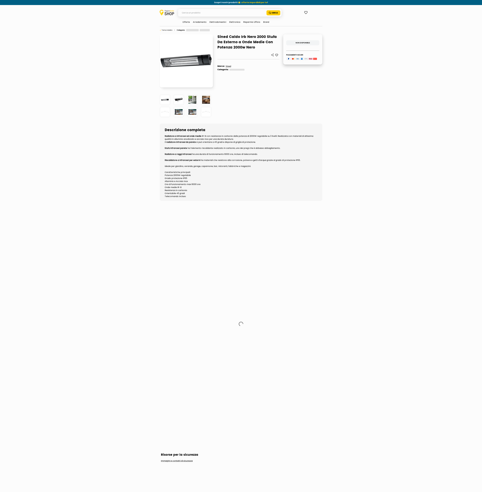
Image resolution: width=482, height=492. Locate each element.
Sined (228, 66)
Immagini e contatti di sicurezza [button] (177, 222)
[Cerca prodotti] (273, 12)
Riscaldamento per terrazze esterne (242, 30)
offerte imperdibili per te (254, 2)
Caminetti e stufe (218, 30)
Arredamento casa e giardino (197, 30)
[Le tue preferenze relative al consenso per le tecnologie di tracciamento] (477, 487)
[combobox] (230, 13)
